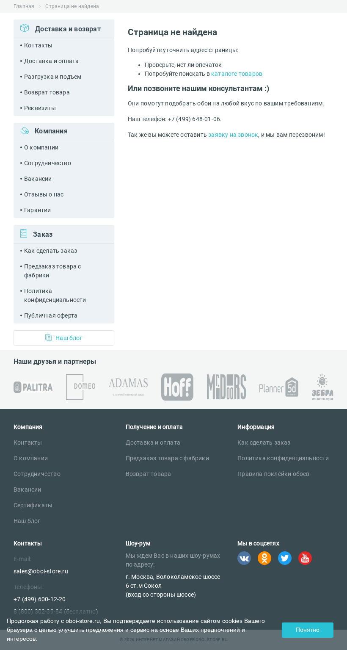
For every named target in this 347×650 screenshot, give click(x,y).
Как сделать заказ (50, 250)
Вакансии (38, 178)
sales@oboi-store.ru (41, 571)
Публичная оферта (50, 315)
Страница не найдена (72, 6)
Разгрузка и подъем (53, 76)
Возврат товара (47, 92)
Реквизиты (40, 108)
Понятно (307, 629)
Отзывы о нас (43, 194)
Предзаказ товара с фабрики (52, 271)
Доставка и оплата (51, 61)
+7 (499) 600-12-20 (40, 599)
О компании (41, 147)
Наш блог (69, 338)
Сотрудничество (47, 163)
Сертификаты (33, 505)
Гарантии (37, 210)
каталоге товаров (236, 73)
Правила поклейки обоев (273, 473)
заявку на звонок (233, 134)
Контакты (38, 45)
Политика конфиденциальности (55, 295)
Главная (24, 6)
